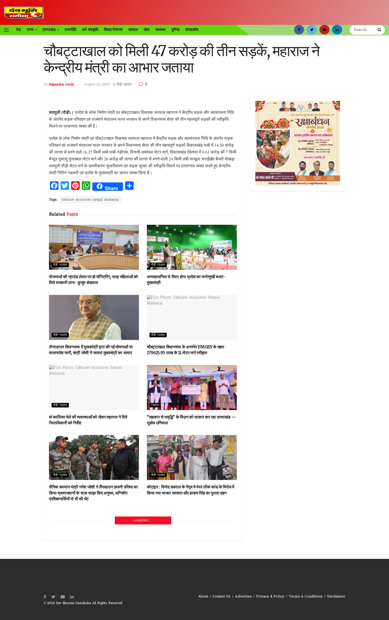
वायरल (133, 29)
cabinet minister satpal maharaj (90, 199)
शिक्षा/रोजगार (113, 29)
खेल (147, 29)
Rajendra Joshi (61, 84)
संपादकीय (191, 29)
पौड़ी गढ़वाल (124, 84)
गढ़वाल (155, 405)
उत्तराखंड (49, 29)
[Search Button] (380, 30)
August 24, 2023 (97, 84)
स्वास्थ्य (160, 29)
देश (18, 29)
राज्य (30, 29)
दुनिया (175, 29)
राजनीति (70, 29)
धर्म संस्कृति (90, 29)
